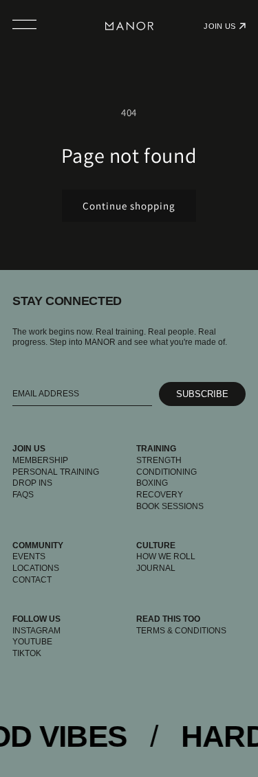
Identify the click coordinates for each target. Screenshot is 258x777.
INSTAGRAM (36, 630)
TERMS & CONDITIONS (181, 630)
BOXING (152, 483)
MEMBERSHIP (40, 460)
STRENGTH (159, 460)
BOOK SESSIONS (170, 506)
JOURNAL (155, 568)
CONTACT (32, 580)
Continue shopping (129, 205)
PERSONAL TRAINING (55, 472)
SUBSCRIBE (202, 394)
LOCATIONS (35, 568)
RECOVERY (159, 494)
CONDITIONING (166, 472)
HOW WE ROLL (165, 556)
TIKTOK (26, 653)
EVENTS (28, 556)
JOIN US (219, 26)
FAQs (23, 494)
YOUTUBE (32, 641)
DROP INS (32, 483)
